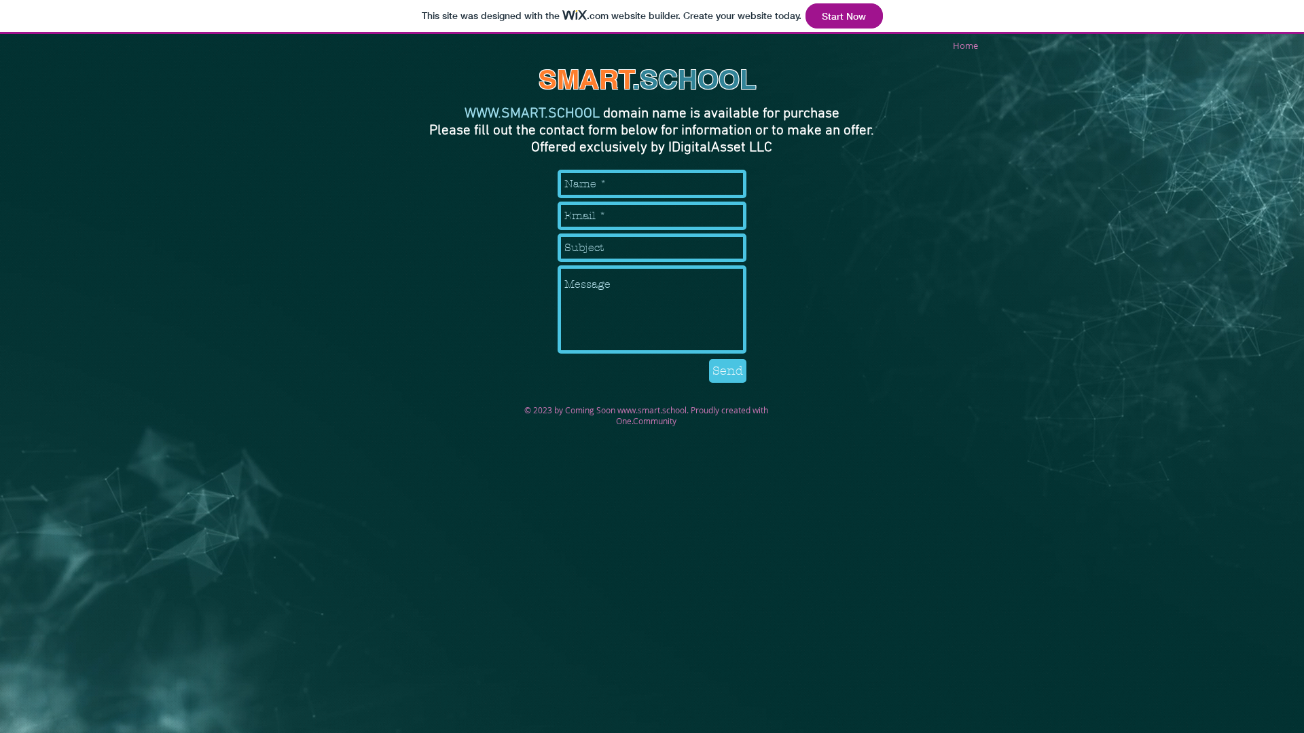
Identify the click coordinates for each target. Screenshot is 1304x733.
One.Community (646, 420)
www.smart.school (652, 410)
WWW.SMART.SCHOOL (532, 113)
